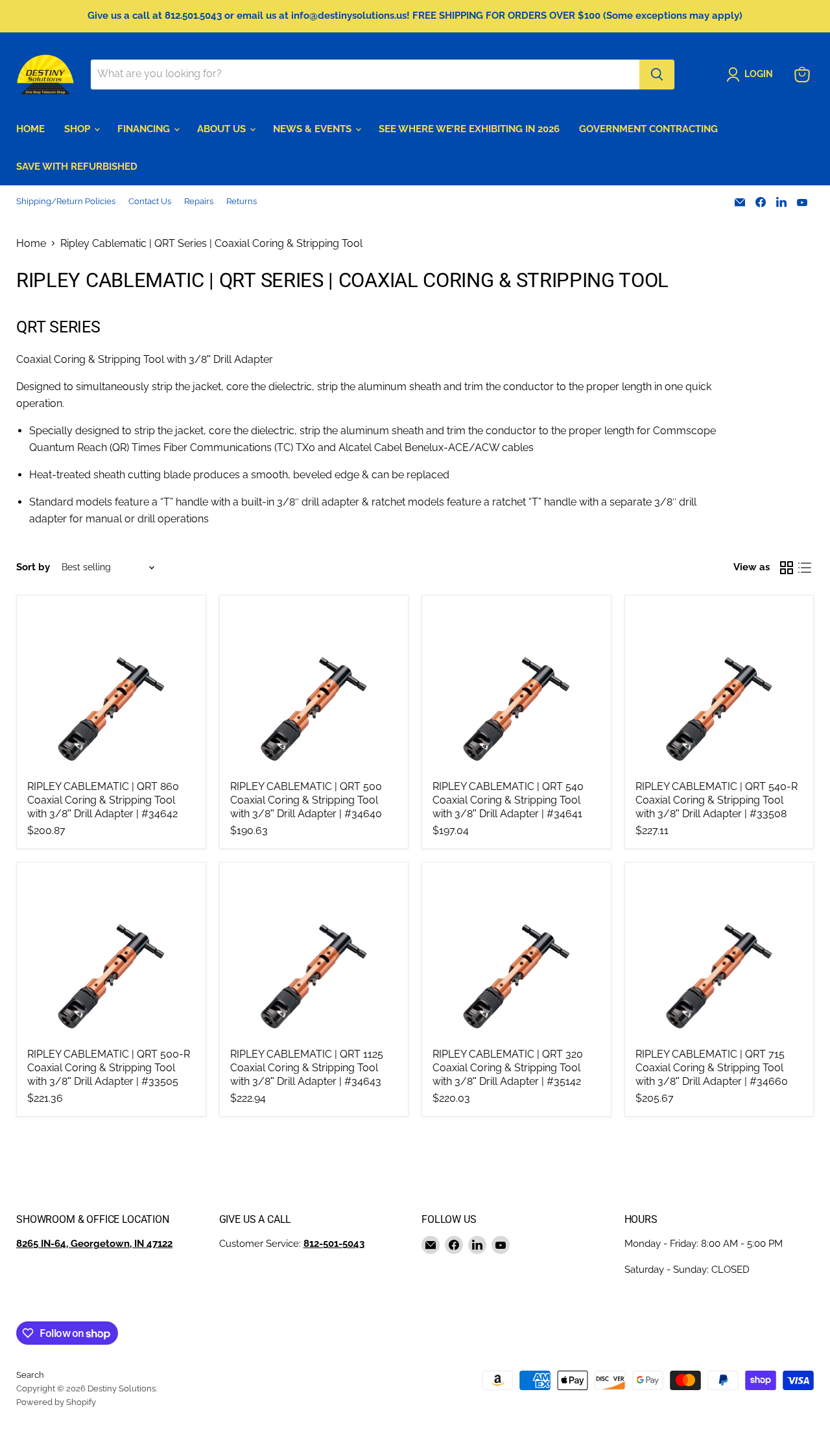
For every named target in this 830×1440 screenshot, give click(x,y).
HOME (30, 129)
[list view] (805, 568)
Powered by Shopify (56, 1402)
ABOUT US (222, 129)
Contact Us (149, 201)
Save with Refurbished (76, 166)
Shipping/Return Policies (65, 201)
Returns (241, 201)
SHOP (78, 129)
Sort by (33, 567)
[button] (752, 74)
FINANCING (144, 129)
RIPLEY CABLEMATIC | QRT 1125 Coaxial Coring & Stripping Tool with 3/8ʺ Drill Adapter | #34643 (306, 1067)
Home (31, 244)
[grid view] (786, 568)
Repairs (198, 201)
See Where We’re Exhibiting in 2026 (469, 129)
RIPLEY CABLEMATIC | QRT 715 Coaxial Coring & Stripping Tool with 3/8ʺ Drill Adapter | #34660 (711, 1067)
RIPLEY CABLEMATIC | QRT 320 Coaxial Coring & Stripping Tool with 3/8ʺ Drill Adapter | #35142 (508, 1067)
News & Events (313, 129)
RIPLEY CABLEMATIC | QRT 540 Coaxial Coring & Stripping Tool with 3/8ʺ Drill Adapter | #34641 (508, 800)
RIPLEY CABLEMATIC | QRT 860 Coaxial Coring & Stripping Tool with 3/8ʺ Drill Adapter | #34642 (103, 800)
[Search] (656, 74)
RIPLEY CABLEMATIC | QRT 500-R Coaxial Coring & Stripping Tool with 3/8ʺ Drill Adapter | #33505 (108, 1067)
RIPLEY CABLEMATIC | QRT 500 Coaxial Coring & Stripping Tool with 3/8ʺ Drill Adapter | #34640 (306, 800)
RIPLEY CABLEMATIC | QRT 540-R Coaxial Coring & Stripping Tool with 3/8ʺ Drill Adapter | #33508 (716, 800)
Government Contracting (648, 129)
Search (30, 1375)
